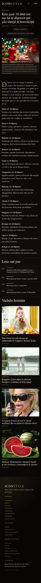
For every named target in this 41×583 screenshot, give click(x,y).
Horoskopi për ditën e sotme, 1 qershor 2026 (22, 279)
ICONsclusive (10, 519)
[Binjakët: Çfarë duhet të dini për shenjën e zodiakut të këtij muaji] (20, 361)
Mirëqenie (9, 511)
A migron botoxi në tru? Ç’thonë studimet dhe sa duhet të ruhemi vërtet (19, 422)
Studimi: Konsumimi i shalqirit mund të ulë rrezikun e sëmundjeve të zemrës (19, 463)
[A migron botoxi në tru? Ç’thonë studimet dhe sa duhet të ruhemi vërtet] (20, 402)
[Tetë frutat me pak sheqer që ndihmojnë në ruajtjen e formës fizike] (20, 320)
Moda (7, 503)
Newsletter (8, 556)
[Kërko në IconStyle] (28, 3)
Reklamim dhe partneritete (12, 553)
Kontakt (7, 546)
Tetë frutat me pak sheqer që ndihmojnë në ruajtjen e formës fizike (19, 339)
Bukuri (7, 506)
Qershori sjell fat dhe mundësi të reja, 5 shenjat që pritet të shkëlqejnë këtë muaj (20, 271)
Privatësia (8, 548)
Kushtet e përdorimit (11, 551)
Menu (36, 3)
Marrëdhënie (10, 513)
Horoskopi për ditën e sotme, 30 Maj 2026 (21, 292)
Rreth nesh (8, 543)
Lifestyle (8, 508)
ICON (12, 3)
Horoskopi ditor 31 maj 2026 (17, 285)
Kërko (7, 527)
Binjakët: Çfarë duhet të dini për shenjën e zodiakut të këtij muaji (16, 380)
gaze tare (5, 25)
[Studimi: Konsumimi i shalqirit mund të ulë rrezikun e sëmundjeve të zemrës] (20, 444)
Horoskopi (8, 516)
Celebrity (9, 500)
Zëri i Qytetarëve (11, 532)
